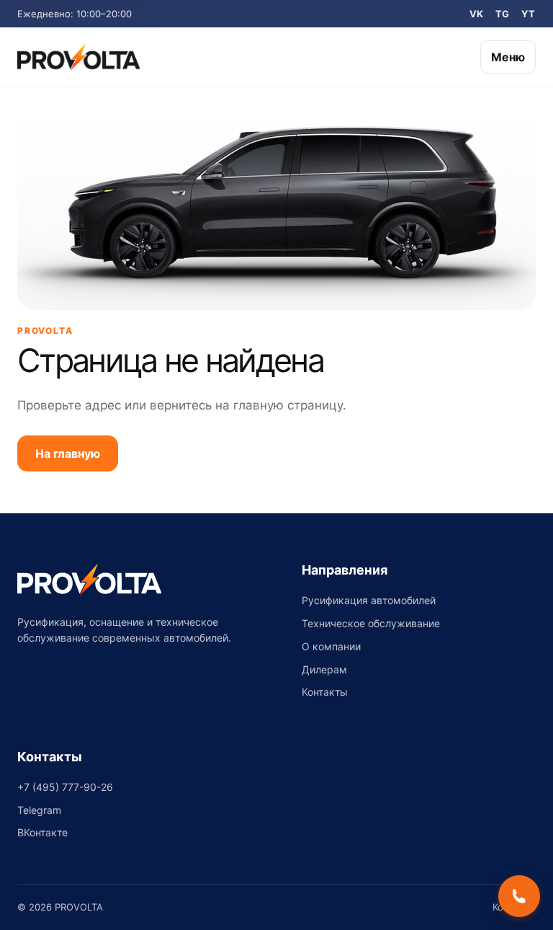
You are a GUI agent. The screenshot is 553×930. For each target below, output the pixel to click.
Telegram (39, 810)
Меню (508, 57)
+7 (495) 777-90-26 (65, 787)
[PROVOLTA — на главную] (78, 56)
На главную (67, 453)
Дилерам (324, 669)
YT (528, 13)
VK (476, 13)
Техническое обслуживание (371, 623)
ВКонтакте (42, 832)
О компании (331, 646)
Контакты (325, 692)
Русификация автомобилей (369, 600)
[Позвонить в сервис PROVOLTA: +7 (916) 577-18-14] (519, 896)
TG (502, 13)
